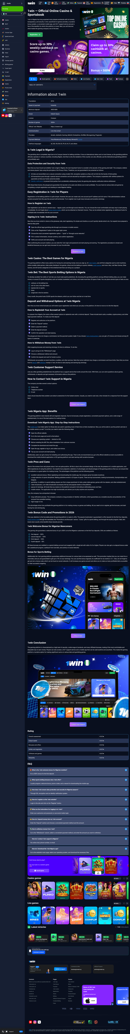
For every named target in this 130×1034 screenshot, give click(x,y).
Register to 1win (78, 251)
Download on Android (38, 952)
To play (98, 873)
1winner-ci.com (32, 1001)
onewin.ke (31, 993)
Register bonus (42, 70)
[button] (81, 70)
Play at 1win (78, 636)
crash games (97, 265)
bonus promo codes (54, 210)
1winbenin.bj (32, 989)
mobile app (33, 427)
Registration (34, 35)
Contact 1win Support (78, 404)
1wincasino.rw (32, 984)
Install (93, 1000)
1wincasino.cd (32, 986)
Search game (40, 870)
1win (30, 1029)
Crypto (80, 139)
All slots (116, 878)
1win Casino (92, 263)
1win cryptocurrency (92, 336)
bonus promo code (34, 519)
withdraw (43, 362)
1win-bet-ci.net (32, 998)
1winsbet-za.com (33, 996)
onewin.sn (31, 991)
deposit (34, 362)
